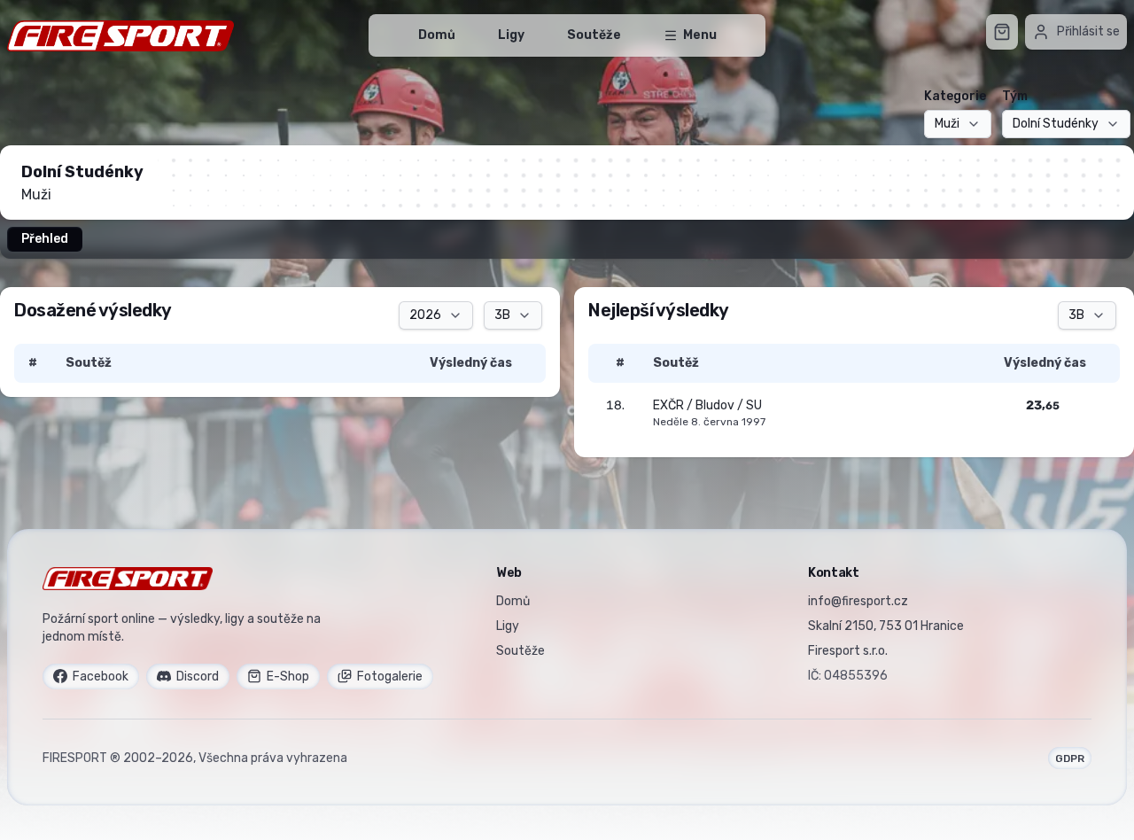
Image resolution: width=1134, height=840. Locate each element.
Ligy (511, 35)
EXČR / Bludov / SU (707, 405)
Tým (1015, 96)
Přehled (44, 238)
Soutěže (594, 35)
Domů (436, 35)
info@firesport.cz (858, 601)
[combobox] (957, 124)
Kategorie (955, 96)
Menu (700, 35)
